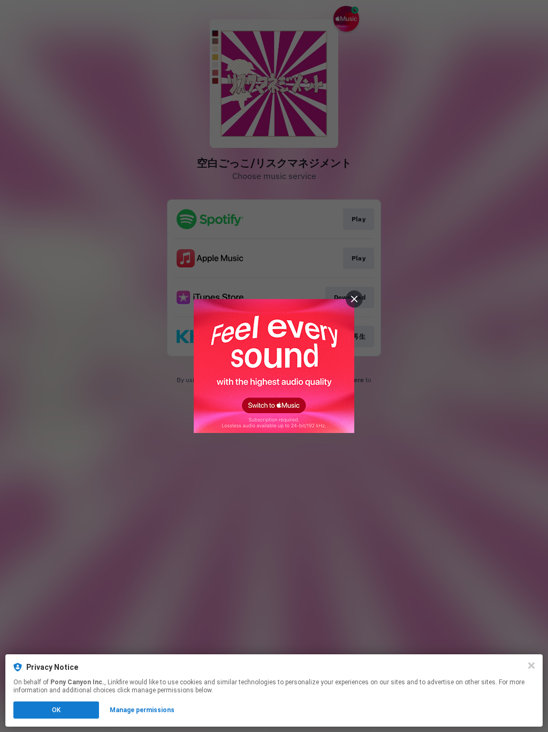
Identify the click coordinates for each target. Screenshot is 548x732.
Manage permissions (142, 710)
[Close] (531, 665)
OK (56, 710)
